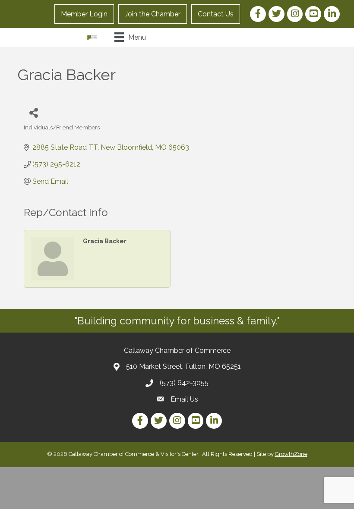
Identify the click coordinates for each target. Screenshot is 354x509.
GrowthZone (291, 454)
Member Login (84, 14)
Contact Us (216, 14)
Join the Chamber (152, 14)
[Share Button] (33, 112)
